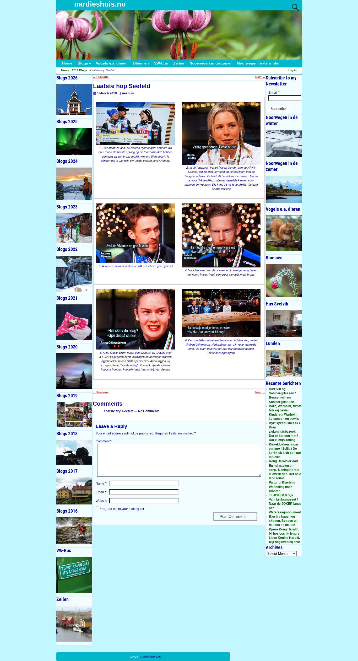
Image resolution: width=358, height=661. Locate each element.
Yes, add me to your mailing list (121, 509)
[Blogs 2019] (74, 414)
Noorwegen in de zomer (210, 63)
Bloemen (141, 63)
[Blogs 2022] (74, 274)
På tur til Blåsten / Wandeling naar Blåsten (282, 487)
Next (260, 76)
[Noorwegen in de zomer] (284, 189)
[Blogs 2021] (74, 322)
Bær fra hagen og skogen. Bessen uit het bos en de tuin (283, 521)
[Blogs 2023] (74, 228)
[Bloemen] (284, 280)
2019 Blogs (79, 70)
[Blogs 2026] (74, 99)
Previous (101, 76)
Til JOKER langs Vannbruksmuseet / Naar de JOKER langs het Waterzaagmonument (285, 503)
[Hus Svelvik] (284, 323)
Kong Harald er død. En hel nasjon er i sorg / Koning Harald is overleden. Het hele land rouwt (285, 469)
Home (67, 63)
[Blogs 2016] (74, 530)
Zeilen (178, 63)
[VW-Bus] (74, 575)
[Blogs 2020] (74, 371)
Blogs (83, 63)
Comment (104, 441)
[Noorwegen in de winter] (284, 143)
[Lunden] (284, 363)
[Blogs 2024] (74, 184)
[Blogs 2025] (74, 141)
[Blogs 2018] (74, 452)
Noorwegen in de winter (258, 63)
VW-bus (161, 63)
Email (101, 492)
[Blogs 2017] (74, 490)
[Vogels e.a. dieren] (284, 233)
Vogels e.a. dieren (112, 63)
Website (101, 501)
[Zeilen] (74, 624)
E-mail (274, 92)
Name (101, 483)
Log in (292, 70)
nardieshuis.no (100, 4)
